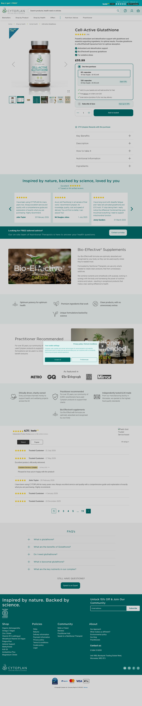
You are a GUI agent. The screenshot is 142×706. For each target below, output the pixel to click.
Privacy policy (78, 344)
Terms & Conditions (90, 344)
